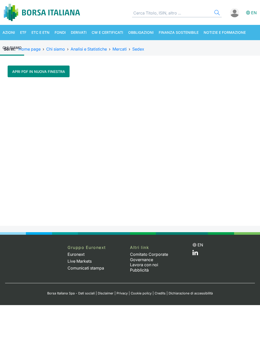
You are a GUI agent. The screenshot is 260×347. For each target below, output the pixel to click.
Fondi (60, 32)
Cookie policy (141, 293)
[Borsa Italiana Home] (42, 12)
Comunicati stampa (86, 268)
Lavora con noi (144, 264)
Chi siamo (12, 47)
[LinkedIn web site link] (195, 253)
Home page (30, 49)
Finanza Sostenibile (179, 32)
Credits (160, 293)
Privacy (122, 293)
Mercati (119, 49)
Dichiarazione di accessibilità (191, 293)
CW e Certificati (107, 32)
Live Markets (80, 261)
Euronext (76, 254)
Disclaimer (105, 293)
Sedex (138, 49)
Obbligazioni (141, 32)
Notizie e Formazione (225, 32)
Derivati (79, 32)
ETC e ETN (40, 32)
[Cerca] (217, 13)
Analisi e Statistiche (89, 49)
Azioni (9, 32)
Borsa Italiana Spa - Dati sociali (71, 293)
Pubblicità (139, 270)
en (254, 12)
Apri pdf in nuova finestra (38, 71)
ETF (23, 32)
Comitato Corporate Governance (149, 257)
